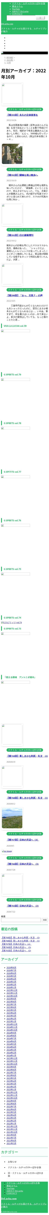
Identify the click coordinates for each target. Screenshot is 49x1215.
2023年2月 (11, 1087)
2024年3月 (11, 1050)
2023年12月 (12, 1058)
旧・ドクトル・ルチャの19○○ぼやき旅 (25, 1174)
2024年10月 (12, 1030)
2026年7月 (11, 970)
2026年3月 (11, 982)
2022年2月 (11, 1121)
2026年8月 (11, 967)
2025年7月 (11, 1004)
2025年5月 (11, 1010)
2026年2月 (11, 984)
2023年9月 (11, 1067)
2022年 (10, 60)
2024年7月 (11, 1038)
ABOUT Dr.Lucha (15, 46)
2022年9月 (11, 1101)
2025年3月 (11, 1016)
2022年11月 (12, 1095)
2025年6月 (11, 1007)
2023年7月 (11, 1072)
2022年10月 (12, 1098)
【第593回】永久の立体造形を (22, 115)
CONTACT (12, 48)
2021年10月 (12, 1132)
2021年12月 (12, 1126)
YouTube (10, 43)
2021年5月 (11, 1143)
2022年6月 (11, 1109)
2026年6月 (11, 973)
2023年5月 (11, 1078)
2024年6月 (11, 1041)
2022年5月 (11, 1112)
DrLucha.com (7, 24)
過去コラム (12, 40)
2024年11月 (12, 1027)
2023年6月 (11, 1075)
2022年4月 (11, 1115)
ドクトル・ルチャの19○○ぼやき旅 (23, 38)
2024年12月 (12, 1024)
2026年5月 (11, 976)
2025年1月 (11, 1021)
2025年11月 (12, 993)
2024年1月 (11, 1055)
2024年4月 (11, 1047)
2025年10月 (12, 996)
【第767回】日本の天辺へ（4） (23, 840)
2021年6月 (11, 1140)
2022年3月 (11, 1118)
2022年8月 (11, 1104)
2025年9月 (11, 999)
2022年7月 (11, 1106)
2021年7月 (11, 1138)
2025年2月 (11, 1019)
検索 (3, 916)
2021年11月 (12, 1129)
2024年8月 (11, 1036)
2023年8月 (11, 1070)
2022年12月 (12, 1092)
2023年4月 (11, 1081)
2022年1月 (11, 1123)
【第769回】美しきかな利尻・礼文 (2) (27, 756)
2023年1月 (11, 1089)
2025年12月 (12, 990)
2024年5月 (11, 1044)
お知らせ (12, 1162)
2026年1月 (11, 987)
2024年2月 (11, 1053)
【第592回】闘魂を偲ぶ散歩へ (22, 175)
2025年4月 (11, 1013)
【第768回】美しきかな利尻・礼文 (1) (27, 798)
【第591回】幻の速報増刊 (20, 235)
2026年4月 (11, 979)
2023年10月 (12, 1064)
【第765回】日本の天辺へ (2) (23, 906)
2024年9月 (11, 1033)
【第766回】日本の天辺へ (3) (23, 864)
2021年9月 (11, 1135)
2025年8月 (11, 1002)
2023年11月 (12, 1061)
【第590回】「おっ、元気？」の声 (25, 295)
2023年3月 (11, 1084)
